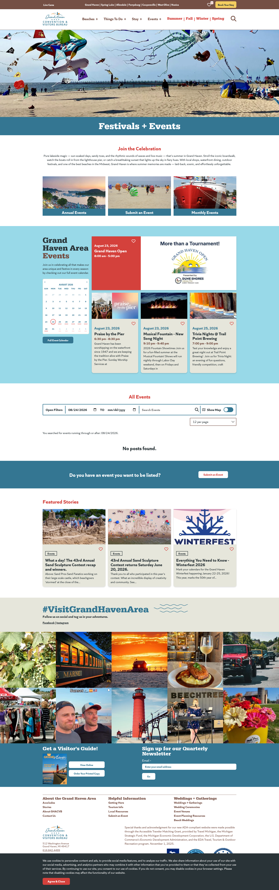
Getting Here (116, 802)
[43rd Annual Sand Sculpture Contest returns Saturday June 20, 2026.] (139, 526)
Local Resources (118, 811)
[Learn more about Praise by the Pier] (115, 306)
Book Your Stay (226, 4)
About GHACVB (52, 811)
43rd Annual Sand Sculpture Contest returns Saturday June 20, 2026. (136, 564)
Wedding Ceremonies (187, 807)
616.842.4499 (51, 850)
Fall (189, 18)
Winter (202, 18)
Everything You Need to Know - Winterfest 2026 (202, 562)
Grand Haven (92, 4)
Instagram (62, 623)
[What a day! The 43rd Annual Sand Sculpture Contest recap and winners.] (74, 526)
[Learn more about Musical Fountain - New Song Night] (164, 306)
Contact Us (49, 816)
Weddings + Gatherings (188, 802)
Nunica (175, 4)
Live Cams (48, 4)
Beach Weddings (184, 820)
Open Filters (54, 409)
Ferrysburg (134, 4)
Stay (135, 18)
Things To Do (113, 18)
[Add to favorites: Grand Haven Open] (133, 241)
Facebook (49, 623)
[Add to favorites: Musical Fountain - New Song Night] (183, 323)
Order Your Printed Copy (87, 773)
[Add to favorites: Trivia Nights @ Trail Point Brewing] (232, 323)
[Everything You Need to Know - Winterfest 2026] (205, 526)
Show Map (214, 409)
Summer (174, 18)
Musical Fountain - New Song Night (163, 336)
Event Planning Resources (189, 816)
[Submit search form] (197, 410)
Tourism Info (115, 807)
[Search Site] (233, 18)
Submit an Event (213, 474)
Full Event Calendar (58, 340)
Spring (218, 18)
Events (153, 18)
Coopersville (149, 4)
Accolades (49, 802)
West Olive (163, 4)
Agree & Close (56, 881)
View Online (92, 765)
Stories (47, 807)
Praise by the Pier (109, 333)
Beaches (88, 18)
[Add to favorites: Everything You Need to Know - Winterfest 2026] (232, 549)
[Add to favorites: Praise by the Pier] (133, 323)
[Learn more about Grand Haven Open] (188, 263)
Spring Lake (107, 4)
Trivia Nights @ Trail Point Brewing (209, 336)
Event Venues (182, 811)
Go (148, 776)
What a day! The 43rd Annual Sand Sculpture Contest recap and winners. (70, 564)
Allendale (121, 4)
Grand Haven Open (110, 250)
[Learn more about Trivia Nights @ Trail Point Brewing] (213, 306)
